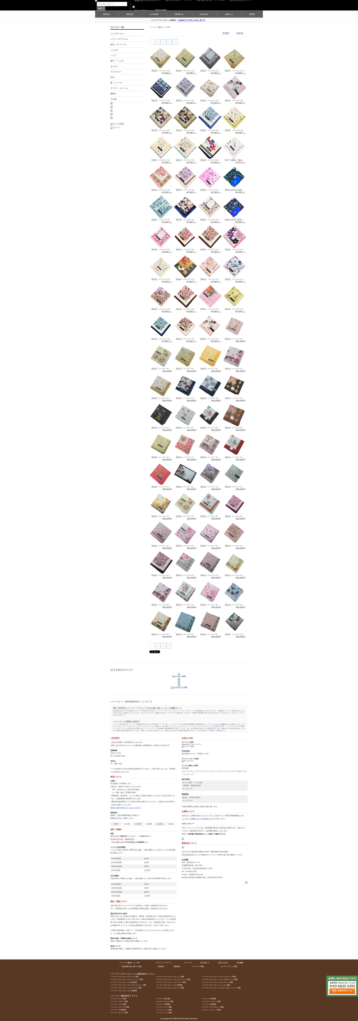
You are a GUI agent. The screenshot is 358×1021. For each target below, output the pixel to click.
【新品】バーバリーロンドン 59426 (190, 398)
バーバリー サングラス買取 (119, 1007)
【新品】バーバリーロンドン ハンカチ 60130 (219, 546)
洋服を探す (106, 14)
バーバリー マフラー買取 (119, 1001)
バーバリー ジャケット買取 (211, 1001)
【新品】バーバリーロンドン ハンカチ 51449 (170, 457)
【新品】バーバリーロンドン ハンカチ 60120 (194, 546)
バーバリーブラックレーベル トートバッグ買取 (126, 979)
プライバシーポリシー (164, 963)
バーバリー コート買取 (164, 1007)
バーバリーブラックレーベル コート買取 (170, 988)
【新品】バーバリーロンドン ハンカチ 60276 (243, 605)
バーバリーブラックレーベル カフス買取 (124, 976)
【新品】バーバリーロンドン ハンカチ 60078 (243, 487)
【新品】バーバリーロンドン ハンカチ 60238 (194, 605)
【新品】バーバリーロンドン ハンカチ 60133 (243, 546)
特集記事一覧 (179, 14)
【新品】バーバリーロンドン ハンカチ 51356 (219, 428)
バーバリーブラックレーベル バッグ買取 (170, 976)
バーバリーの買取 (218, 724)
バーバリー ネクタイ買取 (164, 1001)
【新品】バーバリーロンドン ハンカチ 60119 (170, 546)
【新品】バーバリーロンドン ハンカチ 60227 (243, 575)
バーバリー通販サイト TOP (159, 27)
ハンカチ (114, 50)
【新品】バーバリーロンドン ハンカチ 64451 (170, 634)
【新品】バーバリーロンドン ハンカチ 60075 (219, 487)
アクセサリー (116, 72)
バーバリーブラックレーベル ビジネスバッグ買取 (219, 976)
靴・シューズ (116, 83)
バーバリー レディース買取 (211, 1010)
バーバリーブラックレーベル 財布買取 (123, 982)
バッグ (113, 55)
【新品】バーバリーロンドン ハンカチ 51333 (194, 428)
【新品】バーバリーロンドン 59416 (215, 369)
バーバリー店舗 (198, 966)
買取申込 (252, 14)
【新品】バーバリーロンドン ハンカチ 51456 (194, 457)
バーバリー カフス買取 (118, 998)
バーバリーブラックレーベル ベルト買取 (216, 985)
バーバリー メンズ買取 (164, 1010)
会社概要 (239, 963)
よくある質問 (154, 14)
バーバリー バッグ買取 (164, 1012)
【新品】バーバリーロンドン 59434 (239, 398)
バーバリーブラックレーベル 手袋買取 (169, 985)
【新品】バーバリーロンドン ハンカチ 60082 (170, 516)
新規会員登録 (161, 10)
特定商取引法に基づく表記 (132, 966)
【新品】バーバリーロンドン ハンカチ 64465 (219, 634)
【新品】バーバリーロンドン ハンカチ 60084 (219, 516)
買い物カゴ (205, 963)
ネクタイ (114, 66)
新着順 (225, 33)
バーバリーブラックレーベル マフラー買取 (171, 982)
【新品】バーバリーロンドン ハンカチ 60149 (170, 575)
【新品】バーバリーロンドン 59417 (239, 369)
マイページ (188, 963)
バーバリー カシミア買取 (119, 1012)
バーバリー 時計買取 (163, 998)
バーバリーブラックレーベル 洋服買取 (123, 990)
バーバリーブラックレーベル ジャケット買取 (217, 982)
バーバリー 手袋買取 (163, 1004)
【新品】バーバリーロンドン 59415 (190, 369)
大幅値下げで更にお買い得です (191, 20)
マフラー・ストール (119, 88)
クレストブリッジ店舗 (228, 966)
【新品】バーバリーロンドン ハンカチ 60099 (243, 516)
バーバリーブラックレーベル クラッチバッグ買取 (173, 979)
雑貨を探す (129, 14)
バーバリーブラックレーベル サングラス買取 (126, 988)
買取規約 (177, 966)
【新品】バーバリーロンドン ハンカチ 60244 (219, 605)
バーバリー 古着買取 (209, 1004)
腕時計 (113, 93)
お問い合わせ (204, 14)
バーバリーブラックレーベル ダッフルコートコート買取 (221, 988)
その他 (113, 99)
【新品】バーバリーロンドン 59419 (166, 398)
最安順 (239, 33)
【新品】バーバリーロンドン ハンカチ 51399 (243, 428)
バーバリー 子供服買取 (118, 1010)
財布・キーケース (118, 44)
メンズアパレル (117, 33)
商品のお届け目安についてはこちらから (125, 808)
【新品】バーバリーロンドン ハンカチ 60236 (170, 605)
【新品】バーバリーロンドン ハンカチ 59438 (170, 487)
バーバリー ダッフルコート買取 (213, 1007)
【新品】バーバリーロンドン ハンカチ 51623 (243, 457)
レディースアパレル (119, 39)
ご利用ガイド (229, 14)
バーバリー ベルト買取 (118, 1004)
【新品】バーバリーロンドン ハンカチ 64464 (194, 634)
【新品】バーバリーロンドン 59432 (215, 398)
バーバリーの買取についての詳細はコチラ (198, 819)
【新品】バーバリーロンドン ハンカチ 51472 (219, 457)
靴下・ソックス (117, 61)
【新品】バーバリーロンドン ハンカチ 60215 (219, 575)
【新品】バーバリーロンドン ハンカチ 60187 (194, 575)
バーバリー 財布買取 (209, 998)
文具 (112, 77)
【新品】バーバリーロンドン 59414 (166, 369)
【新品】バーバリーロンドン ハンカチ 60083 (194, 516)
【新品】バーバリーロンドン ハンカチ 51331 (170, 428)
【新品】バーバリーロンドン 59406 (239, 339)
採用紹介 (161, 966)
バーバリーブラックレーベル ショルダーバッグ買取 (220, 979)
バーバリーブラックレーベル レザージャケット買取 (128, 985)
